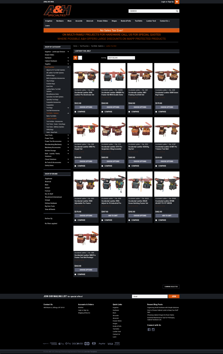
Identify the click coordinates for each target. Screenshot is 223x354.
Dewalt (47, 188)
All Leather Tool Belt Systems (55, 73)
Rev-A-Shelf (49, 194)
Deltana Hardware (51, 203)
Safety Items (49, 165)
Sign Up (171, 2)
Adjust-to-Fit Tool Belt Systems (55, 70)
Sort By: (103, 58)
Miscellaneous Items (52, 94)
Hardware (60, 21)
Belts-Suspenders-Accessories (55, 78)
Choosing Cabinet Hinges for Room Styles (160, 315)
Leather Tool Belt (51, 118)
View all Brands (50, 209)
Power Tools (49, 138)
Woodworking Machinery (53, 144)
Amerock (89, 21)
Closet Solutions (50, 159)
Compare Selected (171, 286)
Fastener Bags (50, 84)
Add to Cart (113, 216)
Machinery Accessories (53, 147)
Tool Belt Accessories (52, 110)
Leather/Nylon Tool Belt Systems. (53, 90)
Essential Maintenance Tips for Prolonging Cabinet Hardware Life (160, 319)
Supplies (48, 64)
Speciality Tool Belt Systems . (55, 97)
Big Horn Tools (50, 206)
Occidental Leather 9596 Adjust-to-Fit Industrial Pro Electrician (111, 203)
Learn (47, 26)
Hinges (114, 21)
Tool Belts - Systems (52, 113)
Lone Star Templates (90, 351)
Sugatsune (48, 179)
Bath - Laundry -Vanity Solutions (52, 155)
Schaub (47, 200)
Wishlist (80, 307)
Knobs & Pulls (126, 21)
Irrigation (48, 21)
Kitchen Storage (50, 151)
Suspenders (50, 105)
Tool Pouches (49, 67)
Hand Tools (48, 135)
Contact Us (164, 21)
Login (163, 2)
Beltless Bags (50, 75)
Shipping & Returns (84, 313)
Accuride (78, 21)
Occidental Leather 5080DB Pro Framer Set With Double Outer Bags (113, 95)
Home (75, 46)
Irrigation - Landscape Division (55, 52)
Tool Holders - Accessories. (54, 121)
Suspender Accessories (53, 102)
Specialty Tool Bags (52, 99)
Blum (69, 21)
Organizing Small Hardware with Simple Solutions (163, 307)
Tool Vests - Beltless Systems (55, 127)
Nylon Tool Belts (51, 116)
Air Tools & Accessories (53, 162)
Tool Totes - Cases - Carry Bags (55, 124)
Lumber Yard (151, 21)
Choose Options (86, 107)
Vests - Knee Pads (51, 132)
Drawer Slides (102, 21)
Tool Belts (138, 21)
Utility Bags (49, 129)
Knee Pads (49, 86)
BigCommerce (72, 351)
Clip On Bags (50, 81)
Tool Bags (49, 108)
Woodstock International (53, 197)
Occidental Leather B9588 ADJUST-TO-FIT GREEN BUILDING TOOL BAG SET (164, 203)
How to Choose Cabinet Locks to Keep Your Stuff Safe (162, 311)
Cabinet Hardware (51, 61)
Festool (47, 191)
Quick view (86, 86)
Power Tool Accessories (53, 141)
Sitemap (57, 351)
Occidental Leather (80, 90)
